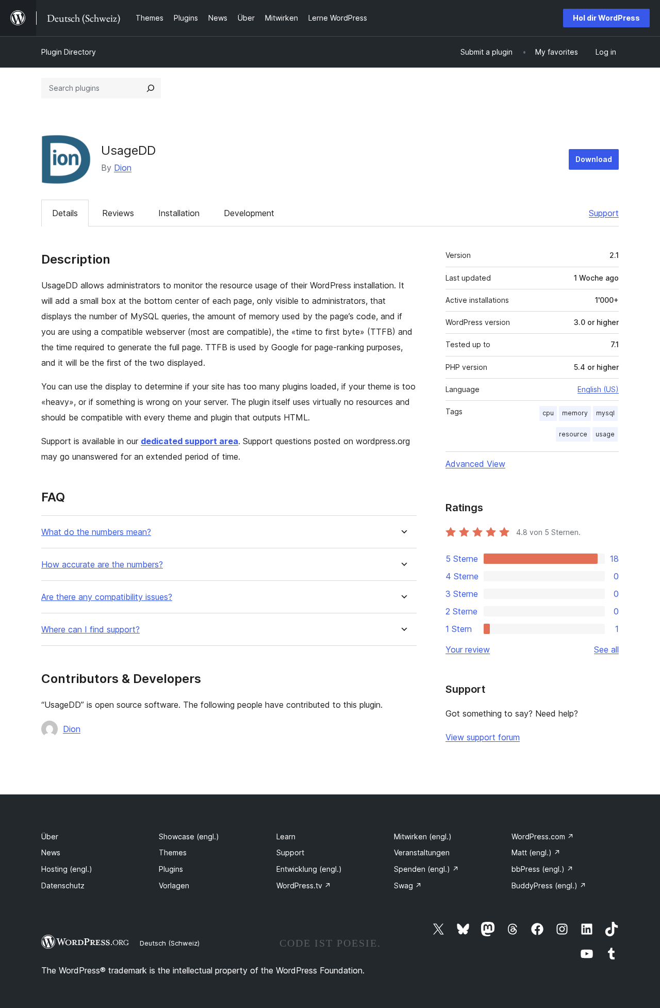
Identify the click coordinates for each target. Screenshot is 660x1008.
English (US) (598, 389)
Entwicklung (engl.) (309, 869)
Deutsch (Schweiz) (170, 943)
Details (65, 213)
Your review (468, 649)
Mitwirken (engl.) (423, 836)
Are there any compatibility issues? (106, 597)
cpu (548, 413)
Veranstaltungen (422, 852)
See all (606, 649)
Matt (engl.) (536, 852)
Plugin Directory (68, 51)
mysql (605, 413)
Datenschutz (63, 885)
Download (593, 159)
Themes (173, 852)
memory (575, 413)
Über (49, 836)
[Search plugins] (150, 88)
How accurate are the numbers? (102, 565)
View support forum (483, 737)
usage (605, 434)
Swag (408, 885)
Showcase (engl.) (189, 836)
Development (249, 213)
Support (604, 213)
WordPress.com (543, 836)
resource (573, 434)
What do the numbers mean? (96, 532)
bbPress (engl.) (542, 869)
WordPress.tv (303, 885)
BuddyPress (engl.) (549, 885)
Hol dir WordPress (606, 17)
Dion (122, 167)
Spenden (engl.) (426, 869)
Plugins (171, 869)
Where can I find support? (90, 630)
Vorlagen (174, 885)
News (50, 852)
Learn (285, 836)
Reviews (118, 213)
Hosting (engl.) (66, 869)
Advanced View (475, 464)
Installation (179, 213)
